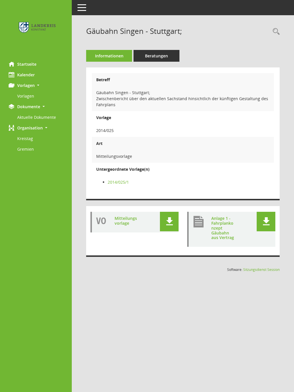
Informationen (109, 56)
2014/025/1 (118, 182)
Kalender (26, 74)
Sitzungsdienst (261, 269)
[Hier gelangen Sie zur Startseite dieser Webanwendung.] (36, 28)
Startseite (26, 64)
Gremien (25, 149)
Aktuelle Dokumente (36, 117)
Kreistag (25, 138)
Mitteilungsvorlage (126, 221)
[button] (36, 85)
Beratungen (156, 56)
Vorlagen (25, 96)
